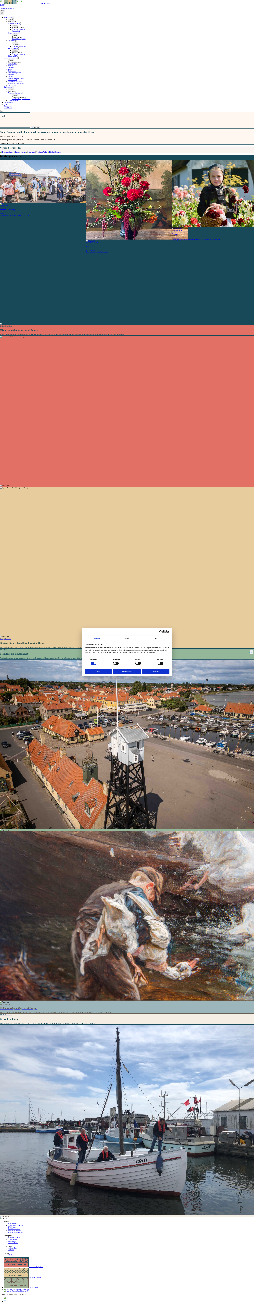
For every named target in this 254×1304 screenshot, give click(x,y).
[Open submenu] (13, 18)
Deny (98, 671)
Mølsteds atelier (13, 48)
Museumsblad (12, 80)
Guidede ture (8, 108)
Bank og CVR (12, 85)
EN (3, 5)
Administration (12, 1223)
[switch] (116, 663)
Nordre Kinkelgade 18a (15, 1225)
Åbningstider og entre (18, 29)
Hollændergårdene (14, 23)
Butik (5, 104)
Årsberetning (12, 71)
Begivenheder (8, 102)
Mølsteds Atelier (13, 1243)
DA (1, 5)
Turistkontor (8, 106)
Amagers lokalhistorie (15, 93)
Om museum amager (10, 58)
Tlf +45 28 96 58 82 (14, 1230)
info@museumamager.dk (16, 1232)
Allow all (156, 671)
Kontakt (6, 1221)
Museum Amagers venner (16, 78)
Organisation (8, 1246)
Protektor (11, 67)
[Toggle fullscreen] (35, 127)
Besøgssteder (8, 17)
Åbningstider (8, 1236)
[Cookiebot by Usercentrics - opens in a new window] (160, 631)
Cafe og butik (16, 31)
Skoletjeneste (8, 87)
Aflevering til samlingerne (16, 83)
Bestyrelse (11, 65)
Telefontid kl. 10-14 (14, 1229)
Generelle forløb (13, 100)
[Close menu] (2, 13)
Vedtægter (11, 74)
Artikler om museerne (15, 81)
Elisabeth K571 (13, 56)
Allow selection (127, 671)
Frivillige (11, 76)
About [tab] (157, 638)
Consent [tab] (97, 638)
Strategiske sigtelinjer (14, 73)
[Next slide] (251, 652)
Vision (10, 69)
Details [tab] (127, 638)
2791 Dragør (12, 1227)
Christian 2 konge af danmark (21, 99)
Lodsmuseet (11, 41)
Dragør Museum (13, 33)
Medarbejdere (12, 64)
